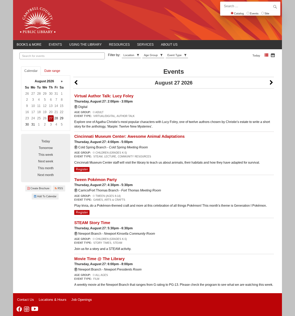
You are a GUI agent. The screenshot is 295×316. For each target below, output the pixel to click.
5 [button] (45, 99)
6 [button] (51, 99)
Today (256, 55)
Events (254, 13)
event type (174, 55)
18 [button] (39, 112)
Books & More (29, 44)
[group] (45, 103)
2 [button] (27, 99)
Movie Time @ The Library (99, 259)
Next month (46, 175)
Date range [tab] (52, 70)
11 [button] (39, 106)
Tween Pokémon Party (95, 179)
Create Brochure (39, 188)
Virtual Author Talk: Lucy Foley (103, 96)
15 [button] (61, 106)
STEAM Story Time (92, 222)
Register (82, 169)
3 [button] (33, 99)
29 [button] (45, 93)
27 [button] (33, 93)
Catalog (239, 13)
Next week (45, 161)
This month (46, 168)
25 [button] (39, 118)
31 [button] (56, 93)
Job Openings (81, 300)
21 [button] (56, 112)
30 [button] (51, 93)
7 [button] (56, 99)
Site (266, 13)
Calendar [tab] (31, 70)
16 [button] (27, 112)
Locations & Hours (52, 300)
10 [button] (33, 106)
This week (45, 154)
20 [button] (51, 112)
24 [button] (33, 118)
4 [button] (39, 99)
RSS (60, 188)
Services (145, 44)
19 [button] (45, 112)
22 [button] (61, 112)
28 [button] (39, 93)
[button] (266, 55)
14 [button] (56, 106)
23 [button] (27, 118)
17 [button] (33, 112)
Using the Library (85, 44)
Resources (119, 44)
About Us (169, 44)
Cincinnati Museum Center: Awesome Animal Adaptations (129, 136)
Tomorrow (46, 148)
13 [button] (51, 106)
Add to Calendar (46, 196)
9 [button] (27, 106)
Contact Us (25, 300)
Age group (151, 55)
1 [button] (62, 93)
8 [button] (62, 99)
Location (128, 55)
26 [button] (27, 93)
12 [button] (45, 106)
